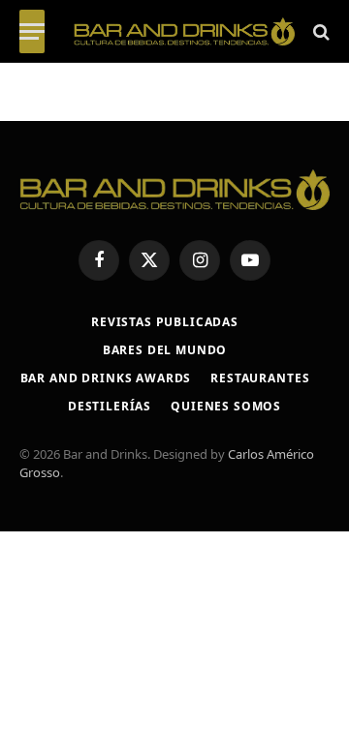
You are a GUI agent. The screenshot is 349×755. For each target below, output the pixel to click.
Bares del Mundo (165, 350)
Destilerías (109, 406)
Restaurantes (259, 378)
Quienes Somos (226, 406)
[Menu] (32, 31)
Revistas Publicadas (164, 322)
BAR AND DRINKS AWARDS (106, 378)
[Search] (319, 31)
